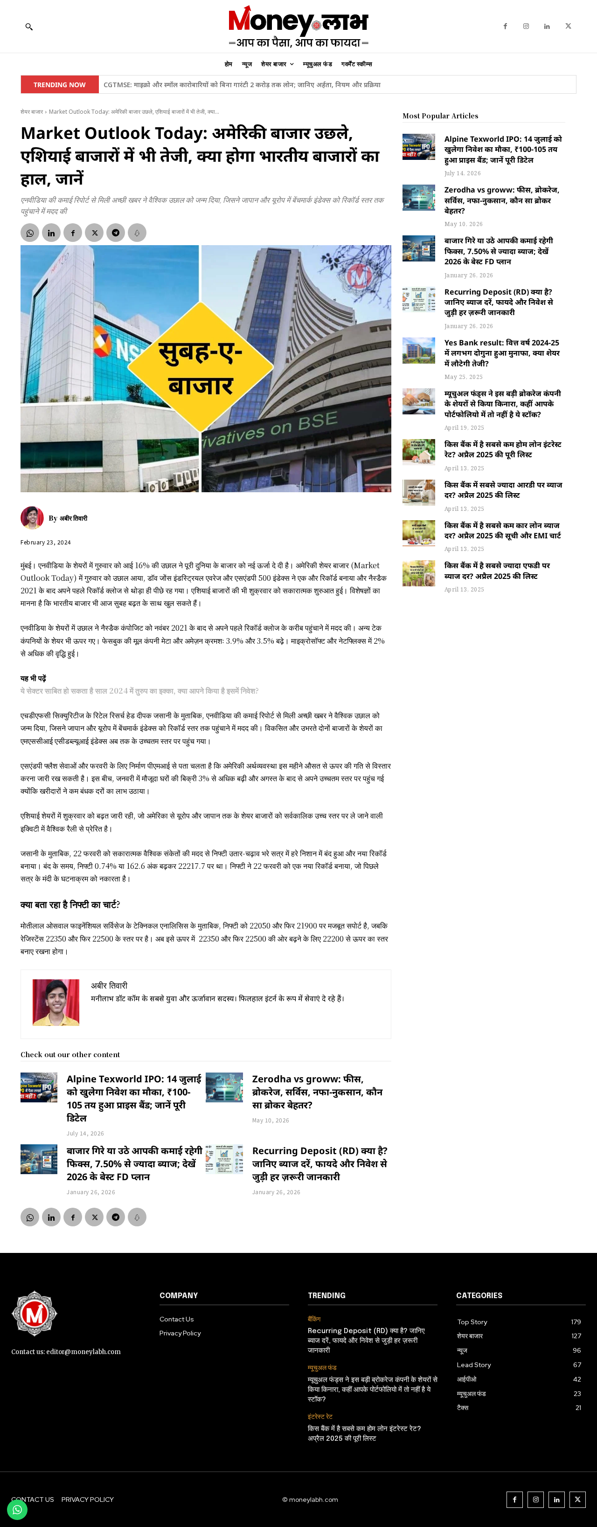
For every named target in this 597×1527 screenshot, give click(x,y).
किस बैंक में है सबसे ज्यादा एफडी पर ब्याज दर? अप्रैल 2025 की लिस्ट (497, 570)
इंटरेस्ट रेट (320, 1417)
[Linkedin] (547, 26)
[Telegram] (115, 232)
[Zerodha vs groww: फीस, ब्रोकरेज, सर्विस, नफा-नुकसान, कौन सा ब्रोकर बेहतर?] (224, 1087)
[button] (29, 26)
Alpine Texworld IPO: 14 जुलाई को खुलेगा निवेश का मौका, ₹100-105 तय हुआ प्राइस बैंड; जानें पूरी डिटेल (134, 1098)
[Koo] (137, 232)
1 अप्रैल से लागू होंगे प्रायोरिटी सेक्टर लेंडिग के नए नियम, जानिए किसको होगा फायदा (211, 84)
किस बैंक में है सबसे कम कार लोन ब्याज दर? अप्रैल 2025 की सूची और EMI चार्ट (502, 530)
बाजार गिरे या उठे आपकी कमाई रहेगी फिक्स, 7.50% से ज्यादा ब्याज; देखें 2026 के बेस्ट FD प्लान (134, 1163)
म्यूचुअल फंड (322, 1368)
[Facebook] (505, 26)
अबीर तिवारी (73, 518)
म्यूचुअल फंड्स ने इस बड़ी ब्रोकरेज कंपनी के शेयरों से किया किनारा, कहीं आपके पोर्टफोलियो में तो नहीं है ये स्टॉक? (502, 404)
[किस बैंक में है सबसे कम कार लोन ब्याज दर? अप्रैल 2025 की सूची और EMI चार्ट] (419, 533)
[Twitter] (568, 26)
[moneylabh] (298, 26)
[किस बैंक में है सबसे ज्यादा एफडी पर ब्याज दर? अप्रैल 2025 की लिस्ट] (419, 573)
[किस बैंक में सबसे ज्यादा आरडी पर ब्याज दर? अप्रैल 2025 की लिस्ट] (419, 493)
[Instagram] (526, 26)
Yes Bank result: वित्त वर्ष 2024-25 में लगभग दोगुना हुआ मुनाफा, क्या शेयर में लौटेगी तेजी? (502, 353)
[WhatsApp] (30, 232)
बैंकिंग (314, 1319)
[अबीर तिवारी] (35, 518)
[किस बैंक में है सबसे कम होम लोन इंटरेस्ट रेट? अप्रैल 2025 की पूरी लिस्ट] (419, 452)
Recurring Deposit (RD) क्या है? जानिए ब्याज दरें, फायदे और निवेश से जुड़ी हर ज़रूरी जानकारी (320, 1163)
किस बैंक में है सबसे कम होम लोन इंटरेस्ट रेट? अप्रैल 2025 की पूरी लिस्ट (503, 449)
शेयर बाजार (32, 112)
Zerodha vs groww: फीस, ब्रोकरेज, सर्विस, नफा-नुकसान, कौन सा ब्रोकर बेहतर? (317, 1092)
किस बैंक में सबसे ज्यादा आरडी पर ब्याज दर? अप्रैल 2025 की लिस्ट (503, 490)
